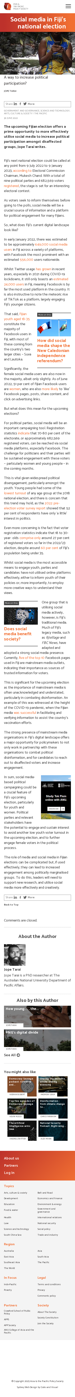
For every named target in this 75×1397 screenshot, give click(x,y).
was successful (25, 713)
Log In (9, 1173)
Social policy (44, 1229)
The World (9, 1268)
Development (11, 1198)
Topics (9, 1186)
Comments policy (47, 1296)
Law (6, 1223)
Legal (42, 1278)
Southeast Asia (12, 1262)
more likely (50, 389)
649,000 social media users (36, 247)
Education (9, 1204)
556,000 (26, 260)
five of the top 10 (32, 658)
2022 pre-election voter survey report (32, 505)
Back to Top (11, 904)
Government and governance (22, 111)
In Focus (10, 1278)
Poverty (8, 1290)
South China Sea (12, 1235)
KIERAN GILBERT (17, 1094)
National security (47, 1223)
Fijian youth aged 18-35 (17, 316)
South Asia (43, 1257)
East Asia (9, 1257)
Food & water (11, 1210)
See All (10, 1055)
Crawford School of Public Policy (17, 1313)
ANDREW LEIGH (48, 1094)
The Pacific (40, 113)
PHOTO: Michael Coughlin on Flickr (19, 70)
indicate (24, 433)
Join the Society (46, 1323)
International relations (50, 1217)
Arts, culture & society (18, 113)
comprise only (30, 538)
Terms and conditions (49, 1284)
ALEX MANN (46, 1138)
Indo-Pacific (10, 1284)
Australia (9, 1251)
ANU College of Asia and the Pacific (19, 1332)
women (14, 389)
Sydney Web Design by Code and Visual (37, 1387)
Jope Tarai (10, 91)
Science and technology (55, 111)
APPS (6, 1319)
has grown (43, 269)
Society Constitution (48, 1318)
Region (9, 1244)
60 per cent (49, 548)
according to (22, 171)
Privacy (41, 1290)
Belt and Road (45, 1193)
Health (7, 1217)
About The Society (47, 1312)
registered (11, 186)
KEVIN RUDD (16, 1116)
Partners (11, 1166)
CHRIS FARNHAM (48, 1116)
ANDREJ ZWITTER (18, 1138)
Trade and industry (48, 1235)
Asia (40, 1251)
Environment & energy (49, 1204)
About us (11, 1158)
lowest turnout (15, 493)
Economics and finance (50, 1198)
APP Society (10, 1325)
